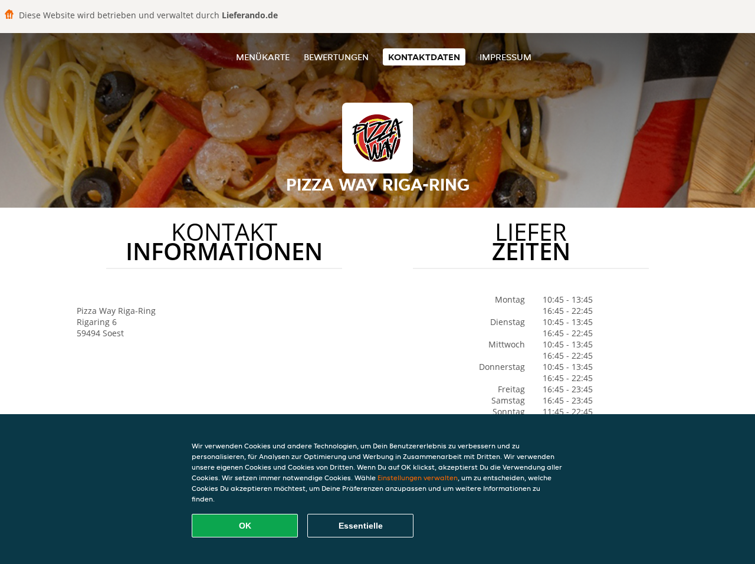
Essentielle (361, 525)
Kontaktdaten (424, 57)
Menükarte (263, 57)
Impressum (505, 57)
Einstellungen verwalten (418, 477)
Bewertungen (336, 57)
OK (245, 525)
